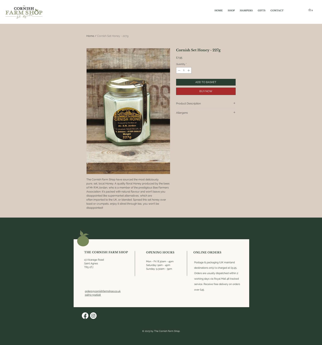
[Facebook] (85, 315)
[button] (311, 10)
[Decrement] (179, 70)
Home (90, 35)
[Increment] (189, 70)
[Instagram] (93, 315)
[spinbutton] (184, 70)
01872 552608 (93, 294)
